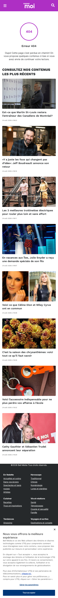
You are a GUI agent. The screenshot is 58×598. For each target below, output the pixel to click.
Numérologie (36, 485)
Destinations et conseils (41, 523)
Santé (33, 502)
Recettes (7, 502)
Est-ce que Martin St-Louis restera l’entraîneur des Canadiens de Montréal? (27, 114)
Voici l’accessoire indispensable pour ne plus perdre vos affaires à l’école (27, 401)
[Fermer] (55, 529)
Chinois (34, 482)
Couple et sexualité (39, 509)
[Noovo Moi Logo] (29, 5)
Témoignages (37, 505)
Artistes (6, 492)
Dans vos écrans (11, 482)
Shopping (7, 523)
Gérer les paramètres (29, 585)
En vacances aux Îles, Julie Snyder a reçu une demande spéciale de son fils (28, 259)
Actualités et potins (12, 478)
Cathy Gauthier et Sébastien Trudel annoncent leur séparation (24, 448)
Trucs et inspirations (12, 505)
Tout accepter (29, 593)
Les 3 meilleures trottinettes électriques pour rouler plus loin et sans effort (27, 212)
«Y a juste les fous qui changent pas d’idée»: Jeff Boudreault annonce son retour (25, 163)
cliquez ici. (27, 573)
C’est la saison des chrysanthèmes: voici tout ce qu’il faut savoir (27, 354)
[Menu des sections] (5, 5)
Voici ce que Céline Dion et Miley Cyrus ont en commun (26, 306)
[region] (29, 562)
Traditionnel (36, 478)
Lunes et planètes (39, 488)
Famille (34, 512)
